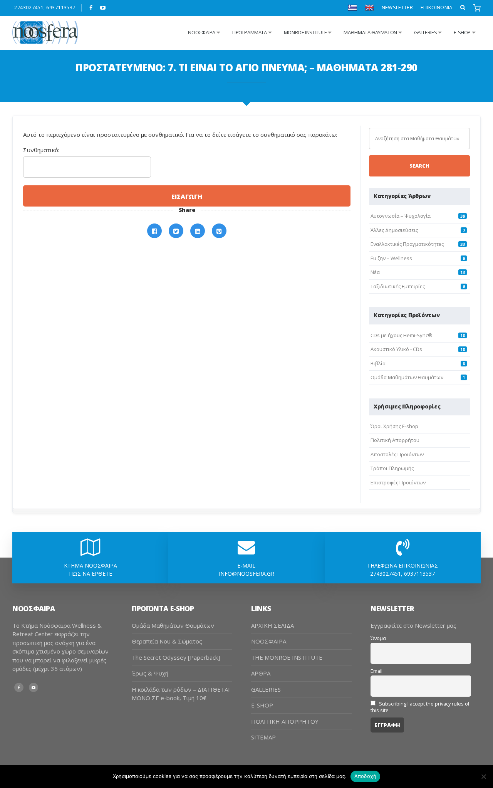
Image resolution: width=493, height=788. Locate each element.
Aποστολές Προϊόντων (397, 454)
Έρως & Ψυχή (150, 673)
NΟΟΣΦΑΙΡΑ (201, 32)
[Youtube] (103, 7)
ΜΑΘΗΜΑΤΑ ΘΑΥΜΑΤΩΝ (370, 32)
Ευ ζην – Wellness (391, 258)
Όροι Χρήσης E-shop (394, 426)
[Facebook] (91, 7)
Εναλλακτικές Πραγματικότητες (407, 243)
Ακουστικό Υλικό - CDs (396, 349)
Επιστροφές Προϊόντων (398, 482)
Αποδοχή (365, 776)
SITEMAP (263, 737)
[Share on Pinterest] (219, 231)
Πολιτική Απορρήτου (395, 440)
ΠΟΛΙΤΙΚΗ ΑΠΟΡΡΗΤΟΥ (285, 721)
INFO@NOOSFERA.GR (246, 573)
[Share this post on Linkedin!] (197, 231)
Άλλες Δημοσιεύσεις (394, 230)
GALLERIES (425, 32)
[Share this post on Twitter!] (176, 231)
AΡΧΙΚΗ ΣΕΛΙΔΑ (272, 625)
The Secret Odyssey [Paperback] (176, 657)
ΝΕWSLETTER (397, 7)
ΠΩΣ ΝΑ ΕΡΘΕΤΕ (90, 573)
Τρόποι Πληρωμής (392, 468)
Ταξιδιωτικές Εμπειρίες (398, 286)
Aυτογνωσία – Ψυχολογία (401, 215)
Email (376, 671)
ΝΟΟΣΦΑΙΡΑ (268, 641)
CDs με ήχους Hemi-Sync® (402, 335)
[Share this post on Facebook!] (154, 231)
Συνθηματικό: (41, 150)
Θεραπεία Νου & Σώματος (167, 641)
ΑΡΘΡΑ (260, 673)
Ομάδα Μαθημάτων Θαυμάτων (407, 377)
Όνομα (378, 638)
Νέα (375, 272)
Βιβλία (378, 363)
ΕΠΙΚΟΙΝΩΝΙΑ (437, 7)
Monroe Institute (305, 32)
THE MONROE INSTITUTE (286, 657)
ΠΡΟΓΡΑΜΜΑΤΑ (249, 32)
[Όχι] (483, 776)
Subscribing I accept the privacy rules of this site (420, 707)
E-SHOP (262, 705)
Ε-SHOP (462, 32)
